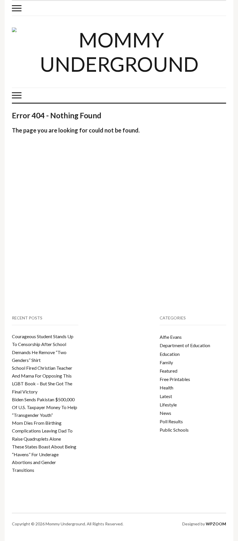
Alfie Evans (171, 337)
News (165, 413)
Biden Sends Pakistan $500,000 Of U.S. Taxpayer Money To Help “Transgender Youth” (44, 407)
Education (170, 354)
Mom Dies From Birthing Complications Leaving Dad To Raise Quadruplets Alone (42, 430)
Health (166, 387)
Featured (168, 370)
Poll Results (171, 421)
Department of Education (185, 345)
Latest (166, 396)
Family (166, 362)
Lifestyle (168, 404)
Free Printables (175, 379)
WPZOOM (216, 523)
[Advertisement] (200, 161)
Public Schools (174, 430)
